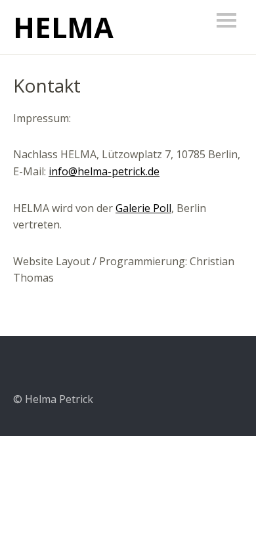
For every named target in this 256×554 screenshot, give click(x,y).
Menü (226, 20)
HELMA (63, 27)
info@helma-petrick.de (104, 171)
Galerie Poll (143, 208)
